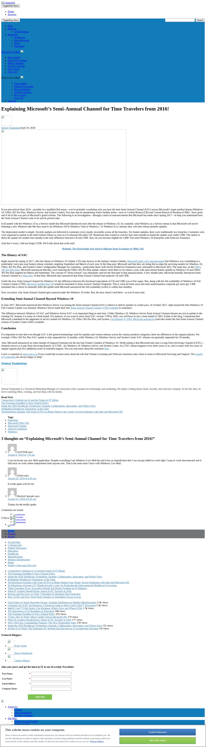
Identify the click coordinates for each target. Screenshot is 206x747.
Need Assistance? (23, 712)
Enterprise (13, 420)
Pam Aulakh (14, 57)
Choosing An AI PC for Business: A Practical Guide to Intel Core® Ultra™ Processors (52, 605)
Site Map (12, 718)
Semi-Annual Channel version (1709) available (94, 307)
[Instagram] (19, 521)
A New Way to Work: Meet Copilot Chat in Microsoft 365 (37, 617)
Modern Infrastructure (19, 559)
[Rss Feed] (11, 524)
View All (12, 72)
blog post (27, 275)
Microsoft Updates (17, 426)
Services (12, 14)
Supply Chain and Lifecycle (22, 565)
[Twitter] (18, 516)
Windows (12, 431)
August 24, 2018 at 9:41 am (22, 499)
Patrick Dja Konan (17, 60)
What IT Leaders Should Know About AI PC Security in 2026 (39, 591)
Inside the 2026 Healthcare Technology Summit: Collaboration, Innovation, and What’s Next (48, 406)
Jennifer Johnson (16, 66)
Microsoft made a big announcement (145, 261)
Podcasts (12, 28)
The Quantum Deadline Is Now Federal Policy (25, 403)
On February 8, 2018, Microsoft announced (132, 319)
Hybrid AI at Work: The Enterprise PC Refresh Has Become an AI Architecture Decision (53, 628)
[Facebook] (19, 519)
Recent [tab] (11, 536)
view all (12, 101)
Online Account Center (26, 721)
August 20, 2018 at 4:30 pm (22, 478)
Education (19, 46)
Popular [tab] (12, 533)
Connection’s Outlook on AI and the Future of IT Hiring (29, 400)
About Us (13, 706)
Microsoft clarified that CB (40, 284)
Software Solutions (17, 428)
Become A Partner (23, 715)
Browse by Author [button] (11, 52)
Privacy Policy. (97, 741)
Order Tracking (22, 724)
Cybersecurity (15, 545)
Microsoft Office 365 (18, 423)
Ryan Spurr (13, 69)
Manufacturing (21, 40)
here (106, 348)
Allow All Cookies (157, 740)
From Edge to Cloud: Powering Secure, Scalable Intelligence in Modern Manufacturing (52, 602)
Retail (17, 43)
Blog (10, 25)
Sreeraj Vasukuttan (10, 127)
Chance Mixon (22, 660)
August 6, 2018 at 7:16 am (21, 455)
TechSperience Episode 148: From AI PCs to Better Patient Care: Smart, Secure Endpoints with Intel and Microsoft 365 (62, 411)
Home (11, 11)
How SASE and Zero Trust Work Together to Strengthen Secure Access (44, 597)
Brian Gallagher (16, 63)
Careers (18, 709)
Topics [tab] (11, 531)
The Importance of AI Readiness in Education (31, 611)
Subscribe (40, 697)
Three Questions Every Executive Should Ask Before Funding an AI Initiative (47, 588)
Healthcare (19, 37)
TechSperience (21, 31)
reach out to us (30, 354)
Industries (13, 34)
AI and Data (14, 542)
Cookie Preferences (158, 732)
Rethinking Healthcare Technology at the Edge (25, 408)
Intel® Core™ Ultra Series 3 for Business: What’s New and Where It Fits (45, 608)
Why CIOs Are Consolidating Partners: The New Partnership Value (42, 622)
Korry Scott (20, 645)
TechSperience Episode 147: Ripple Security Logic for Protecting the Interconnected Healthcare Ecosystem (62, 585)
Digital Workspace (17, 548)
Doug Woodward (23, 653)
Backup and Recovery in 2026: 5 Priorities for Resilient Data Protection (44, 594)
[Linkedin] (19, 514)
